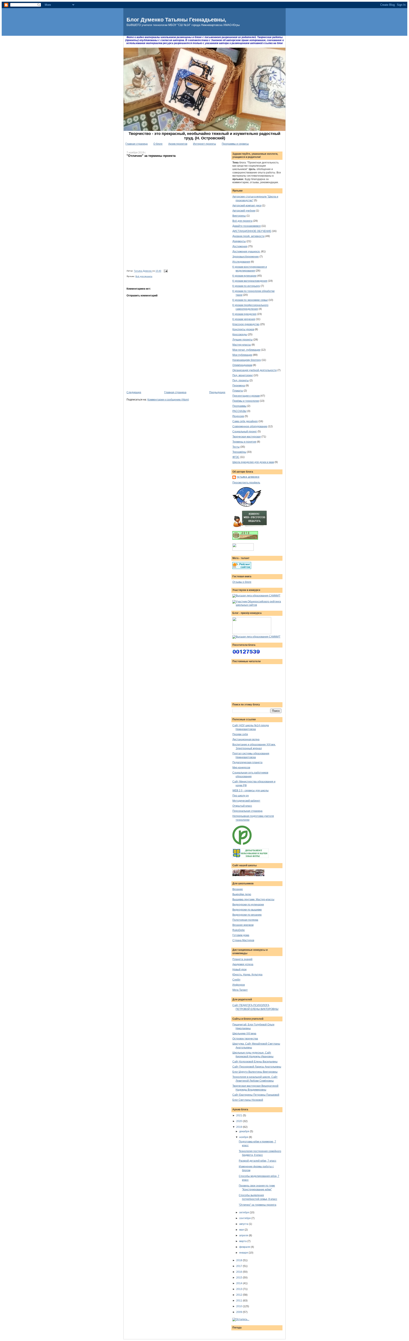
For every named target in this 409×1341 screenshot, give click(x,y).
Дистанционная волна (245, 739)
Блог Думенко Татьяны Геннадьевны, (176, 20)
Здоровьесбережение (245, 256)
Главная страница (136, 143)
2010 (239, 1306)
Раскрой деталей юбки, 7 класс (257, 1160)
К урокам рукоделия (244, 314)
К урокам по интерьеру (246, 285)
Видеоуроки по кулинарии (248, 904)
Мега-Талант (240, 989)
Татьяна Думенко (143, 271)
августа (244, 1223)
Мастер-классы (241, 344)
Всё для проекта (143, 276)
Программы (239, 406)
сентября (245, 1218)
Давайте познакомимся (246, 225)
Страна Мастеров (243, 940)
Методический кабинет (246, 800)
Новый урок (239, 969)
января (244, 1252)
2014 (239, 1283)
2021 (239, 1115)
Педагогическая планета (247, 762)
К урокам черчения (243, 319)
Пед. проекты (240, 380)
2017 (239, 1266)
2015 (239, 1277)
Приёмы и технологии (245, 400)
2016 (239, 1271)
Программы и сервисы (235, 143)
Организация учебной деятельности (254, 370)
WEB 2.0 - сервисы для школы (250, 790)
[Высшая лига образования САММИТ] (256, 595)
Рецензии (238, 416)
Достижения (239, 246)
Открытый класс (242, 805)
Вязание (237, 889)
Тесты (236, 446)
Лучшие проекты (242, 339)
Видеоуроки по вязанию (247, 914)
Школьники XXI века (244, 1033)
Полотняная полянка (245, 919)
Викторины (239, 215)
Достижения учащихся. (246, 251)
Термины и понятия (244, 441)
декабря (244, 1131)
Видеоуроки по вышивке (247, 909)
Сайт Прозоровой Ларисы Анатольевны (256, 1066)
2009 (239, 1312)
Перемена (238, 385)
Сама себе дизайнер (245, 421)
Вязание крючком (242, 925)
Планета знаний (242, 959)
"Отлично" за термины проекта (257, 1204)
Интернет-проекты (204, 143)
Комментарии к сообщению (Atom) (168, 399)
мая (242, 1229)
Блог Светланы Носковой (247, 1099)
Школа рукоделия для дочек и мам (253, 462)
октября (244, 1212)
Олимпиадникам (242, 365)
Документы (239, 241)
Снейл (236, 979)
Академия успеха (242, 964)
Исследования (241, 261)
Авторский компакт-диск (246, 205)
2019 (239, 1126)
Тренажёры (239, 451)
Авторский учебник (243, 210)
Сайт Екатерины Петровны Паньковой (255, 1094)
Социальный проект (244, 431)
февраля (245, 1246)
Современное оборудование (249, 426)
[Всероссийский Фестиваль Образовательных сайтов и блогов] (251, 633)
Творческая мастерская (246, 436)
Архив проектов (177, 143)
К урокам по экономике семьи (250, 300)
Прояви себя (240, 734)
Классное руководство (245, 324)
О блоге (158, 143)
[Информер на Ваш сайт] (240, 1319)
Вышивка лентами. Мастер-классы (253, 899)
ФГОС (235, 457)
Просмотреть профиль (246, 482)
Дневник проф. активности (248, 236)
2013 (239, 1289)
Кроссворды (239, 334)
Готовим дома (240, 935)
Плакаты (237, 390)
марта (243, 1241)
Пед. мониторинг (242, 375)
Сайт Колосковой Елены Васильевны (255, 1061)
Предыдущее (217, 392)
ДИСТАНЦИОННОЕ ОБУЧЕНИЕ (251, 231)
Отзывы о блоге (241, 581)
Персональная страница (247, 810)
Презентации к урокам (246, 395)
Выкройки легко (241, 894)
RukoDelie (238, 930)
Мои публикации (242, 354)
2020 (239, 1121)
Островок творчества (245, 1038)
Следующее (134, 392)
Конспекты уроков (243, 329)
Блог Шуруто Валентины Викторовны (255, 1071)
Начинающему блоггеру (246, 360)
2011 (239, 1300)
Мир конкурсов (241, 767)
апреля (244, 1235)
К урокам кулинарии (244, 275)
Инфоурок (238, 984)
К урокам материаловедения (249, 280)
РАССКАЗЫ (239, 411)
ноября (244, 1137)
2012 (239, 1294)
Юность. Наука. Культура (247, 974)
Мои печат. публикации (246, 349)
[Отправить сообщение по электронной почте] (165, 271)
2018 (239, 1260)
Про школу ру (240, 795)
